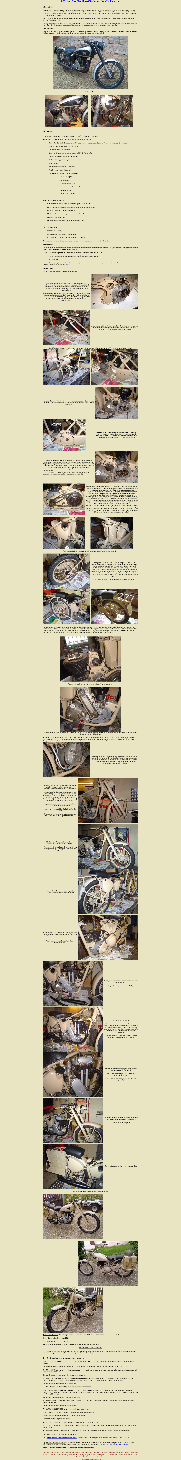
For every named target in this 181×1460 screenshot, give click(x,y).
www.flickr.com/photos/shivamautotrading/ (115, 1444)
